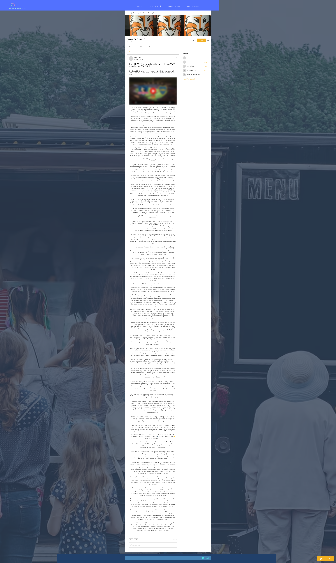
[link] (132, 47)
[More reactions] (136, 539)
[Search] (193, 40)
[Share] (176, 57)
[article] (153, 302)
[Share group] (208, 40)
